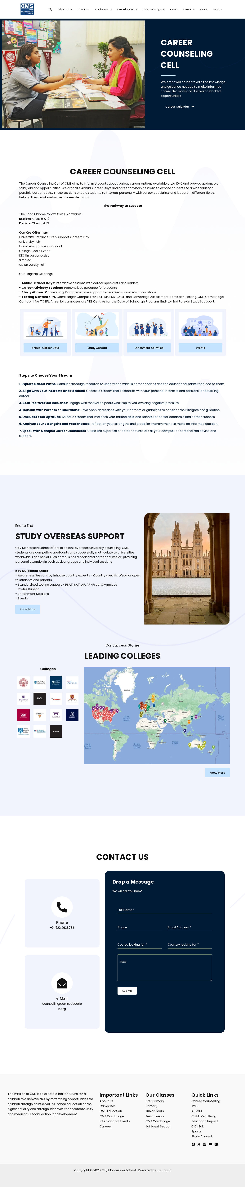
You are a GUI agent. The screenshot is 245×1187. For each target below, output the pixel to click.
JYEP (194, 1106)
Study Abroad (201, 1136)
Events (174, 9)
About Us (64, 9)
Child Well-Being (203, 1116)
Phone (62, 922)
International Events (115, 1121)
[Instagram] (204, 1144)
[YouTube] (210, 1144)
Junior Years (154, 1111)
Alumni (203, 9)
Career (187, 9)
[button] (50, 9)
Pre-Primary (154, 1101)
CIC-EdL (197, 1126)
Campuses (84, 9)
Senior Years (154, 1116)
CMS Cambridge (152, 9)
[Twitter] (199, 1144)
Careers (106, 1126)
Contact (217, 9)
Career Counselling (205, 1101)
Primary (151, 1106)
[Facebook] (193, 1144)
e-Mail (62, 998)
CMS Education (125, 9)
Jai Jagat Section (158, 1126)
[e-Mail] (62, 983)
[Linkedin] (216, 1144)
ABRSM (196, 1111)
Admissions (101, 9)
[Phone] (62, 907)
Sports (196, 1131)
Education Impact (204, 1121)
